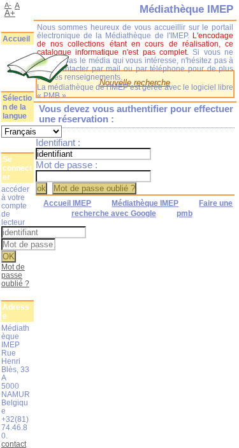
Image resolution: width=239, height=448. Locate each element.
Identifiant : (58, 143)
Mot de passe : (67, 165)
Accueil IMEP (67, 203)
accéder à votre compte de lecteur (15, 205)
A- (7, 5)
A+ (9, 13)
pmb (184, 213)
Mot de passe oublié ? (15, 275)
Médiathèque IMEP (145, 203)
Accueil (16, 38)
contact (13, 444)
